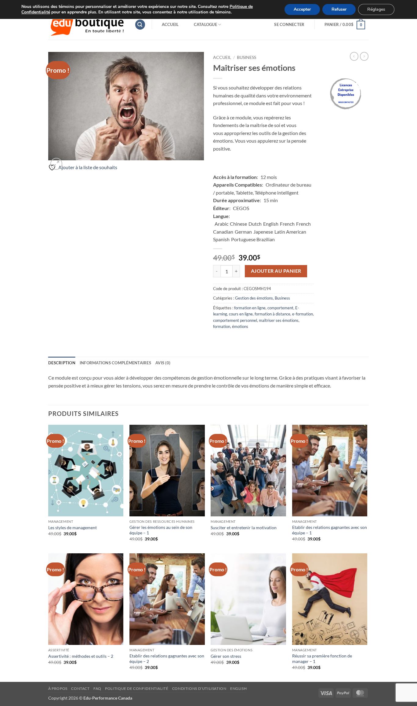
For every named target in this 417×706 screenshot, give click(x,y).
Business (246, 57)
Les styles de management (72, 527)
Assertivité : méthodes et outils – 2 (80, 656)
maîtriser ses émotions (279, 320)
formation (221, 326)
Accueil (170, 24)
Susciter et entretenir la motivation (244, 527)
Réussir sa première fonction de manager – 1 (322, 658)
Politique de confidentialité (136, 688)
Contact (80, 688)
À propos (57, 688)
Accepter (302, 9)
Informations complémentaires (115, 362)
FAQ (97, 688)
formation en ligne (250, 307)
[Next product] (354, 56)
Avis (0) (162, 362)
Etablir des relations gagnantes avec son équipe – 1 (329, 530)
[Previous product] (364, 56)
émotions (240, 326)
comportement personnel (235, 320)
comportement (280, 307)
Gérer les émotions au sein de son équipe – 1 (160, 530)
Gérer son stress (226, 656)
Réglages (376, 9)
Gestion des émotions (254, 298)
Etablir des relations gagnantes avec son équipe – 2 (166, 658)
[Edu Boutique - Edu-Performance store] (86, 24)
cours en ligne (241, 313)
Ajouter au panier (276, 271)
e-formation (302, 313)
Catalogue (205, 24)
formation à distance (272, 313)
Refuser (339, 9)
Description (61, 362)
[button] (140, 25)
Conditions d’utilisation (199, 688)
